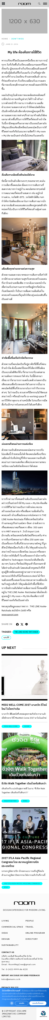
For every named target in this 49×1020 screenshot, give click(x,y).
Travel (29, 927)
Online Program (35, 933)
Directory (31, 939)
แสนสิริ (6, 637)
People (29, 921)
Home (5, 39)
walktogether (10, 801)
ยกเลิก (21, 1003)
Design (6, 939)
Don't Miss (17, 39)
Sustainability (10, 945)
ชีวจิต (25, 801)
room (26, 726)
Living (5, 921)
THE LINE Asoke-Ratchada (26, 632)
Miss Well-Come (11, 726)
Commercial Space (12, 927)
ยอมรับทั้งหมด (37, 1003)
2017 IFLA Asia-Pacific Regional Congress (22, 883)
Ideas (5, 933)
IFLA (6, 887)
